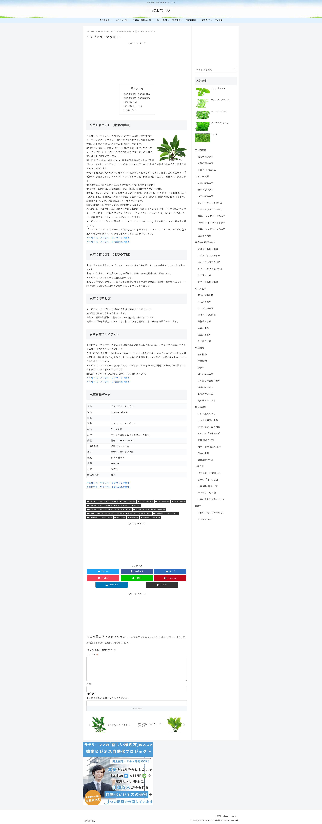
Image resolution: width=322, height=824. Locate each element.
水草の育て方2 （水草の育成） (137, 98)
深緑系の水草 (134, 517)
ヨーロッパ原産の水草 (209, 433)
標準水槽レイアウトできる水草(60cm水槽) (150, 509)
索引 (219, 816)
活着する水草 (121, 517)
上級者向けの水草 (207, 170)
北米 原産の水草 (206, 440)
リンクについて (205, 519)
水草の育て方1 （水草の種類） (137, 94)
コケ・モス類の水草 (208, 282)
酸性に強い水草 (205, 374)
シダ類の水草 (204, 275)
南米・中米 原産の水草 (209, 447)
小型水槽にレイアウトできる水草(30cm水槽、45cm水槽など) (110, 509)
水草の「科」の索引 (208, 480)
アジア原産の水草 (207, 414)
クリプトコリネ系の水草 (210, 269)
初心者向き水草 (205, 157)
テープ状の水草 (205, 308)
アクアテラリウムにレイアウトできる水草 (103, 501)
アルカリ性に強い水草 (209, 381)
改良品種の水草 (205, 460)
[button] (234, 69)
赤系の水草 (203, 328)
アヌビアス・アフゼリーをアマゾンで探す (107, 238)
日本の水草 (203, 453)
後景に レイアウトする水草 (211, 229)
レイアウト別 (202, 176)
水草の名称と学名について (211, 499)
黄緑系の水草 (204, 335)
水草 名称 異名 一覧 (208, 486)
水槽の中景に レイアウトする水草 (139, 513)
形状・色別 (200, 289)
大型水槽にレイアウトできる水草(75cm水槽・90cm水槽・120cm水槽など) (114, 505)
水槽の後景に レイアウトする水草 (100, 517)
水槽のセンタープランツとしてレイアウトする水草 (106, 513)
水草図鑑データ (130, 110)
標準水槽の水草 (205, 190)
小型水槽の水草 (205, 196)
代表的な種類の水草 (205, 242)
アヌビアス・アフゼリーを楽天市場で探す (107, 242)
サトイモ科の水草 (163, 501)
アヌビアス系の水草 (129, 501)
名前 (88, 684)
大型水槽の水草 (205, 183)
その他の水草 (204, 341)
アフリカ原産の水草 (146, 501)
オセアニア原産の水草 (209, 427)
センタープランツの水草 (210, 203)
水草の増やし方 (130, 102)
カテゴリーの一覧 (207, 493)
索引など (199, 466)
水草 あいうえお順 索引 (210, 473)
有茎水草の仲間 (205, 295)
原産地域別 (200, 407)
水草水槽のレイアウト (133, 106)
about (225, 816)
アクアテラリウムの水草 (210, 209)
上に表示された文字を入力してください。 (107, 698)
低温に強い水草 (205, 394)
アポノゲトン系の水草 (209, 256)
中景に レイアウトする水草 (211, 223)
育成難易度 (200, 150)
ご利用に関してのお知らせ (211, 513)
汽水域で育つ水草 (207, 400)
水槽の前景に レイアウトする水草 (166, 513)
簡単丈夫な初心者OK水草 (152, 517)
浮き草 (201, 368)
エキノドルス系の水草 (209, 262)
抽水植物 (202, 354)
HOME (199, 506)
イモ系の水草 (204, 302)
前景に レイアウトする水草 (211, 216)
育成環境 (199, 348)
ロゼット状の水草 (180, 501)
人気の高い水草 (205, 163)
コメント (92, 655)
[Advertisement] (136, 63)
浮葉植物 (202, 361)
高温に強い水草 (205, 387)
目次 (133, 88)
